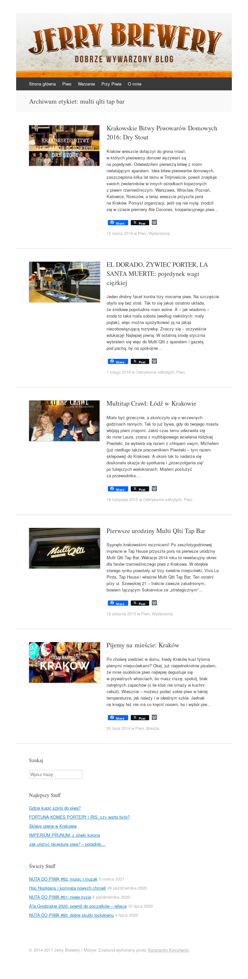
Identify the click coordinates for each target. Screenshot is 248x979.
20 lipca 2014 (118, 728)
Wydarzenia (159, 233)
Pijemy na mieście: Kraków (143, 645)
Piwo (66, 84)
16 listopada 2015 (122, 499)
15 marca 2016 (120, 233)
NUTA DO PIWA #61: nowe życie (60, 897)
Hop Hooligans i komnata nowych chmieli (67, 888)
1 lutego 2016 (119, 372)
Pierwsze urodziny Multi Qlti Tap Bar (156, 530)
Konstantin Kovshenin (168, 950)
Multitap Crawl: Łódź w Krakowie (151, 403)
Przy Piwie (111, 84)
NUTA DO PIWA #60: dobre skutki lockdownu (71, 915)
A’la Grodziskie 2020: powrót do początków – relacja (78, 906)
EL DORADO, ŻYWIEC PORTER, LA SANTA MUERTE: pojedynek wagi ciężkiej (157, 273)
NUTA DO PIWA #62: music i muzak (63, 879)
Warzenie (86, 84)
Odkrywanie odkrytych (155, 372)
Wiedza (152, 728)
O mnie (134, 84)
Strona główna (42, 84)
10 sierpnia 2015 (121, 613)
